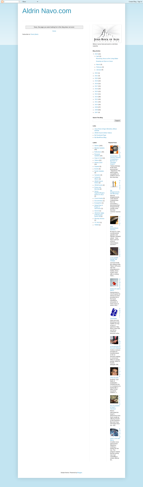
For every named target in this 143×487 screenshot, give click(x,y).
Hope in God (98, 158)
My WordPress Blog (100, 137)
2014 (96, 94)
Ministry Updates (99, 148)
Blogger (79, 472)
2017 (96, 86)
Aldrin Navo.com (46, 11)
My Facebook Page (100, 135)
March (98, 64)
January (99, 70)
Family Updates (99, 171)
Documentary (98, 201)
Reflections (97, 152)
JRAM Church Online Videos (103, 133)
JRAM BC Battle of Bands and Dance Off (99, 214)
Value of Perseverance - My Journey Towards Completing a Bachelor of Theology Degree (115, 155)
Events (96, 169)
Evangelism (98, 203)
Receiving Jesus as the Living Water (107, 58)
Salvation (97, 175)
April (97, 56)
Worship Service (99, 218)
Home (54, 31)
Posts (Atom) (34, 34)
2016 (96, 89)
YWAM (96, 225)
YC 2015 (97, 222)
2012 (96, 99)
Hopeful (96, 166)
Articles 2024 (98, 162)
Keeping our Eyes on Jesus (104, 61)
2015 (96, 91)
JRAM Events (98, 185)
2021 (96, 76)
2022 (96, 73)
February (99, 67)
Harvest (96, 211)
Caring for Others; (97, 178)
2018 (96, 83)
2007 (96, 112)
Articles (96, 145)
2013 (96, 97)
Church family (98, 198)
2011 (96, 102)
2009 (96, 107)
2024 (96, 54)
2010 (96, 104)
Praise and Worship (97, 188)
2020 (96, 78)
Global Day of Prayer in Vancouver (98, 207)
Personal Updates (97, 155)
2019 (96, 81)
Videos (96, 160)
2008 (96, 110)
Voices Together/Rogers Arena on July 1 (99, 193)
